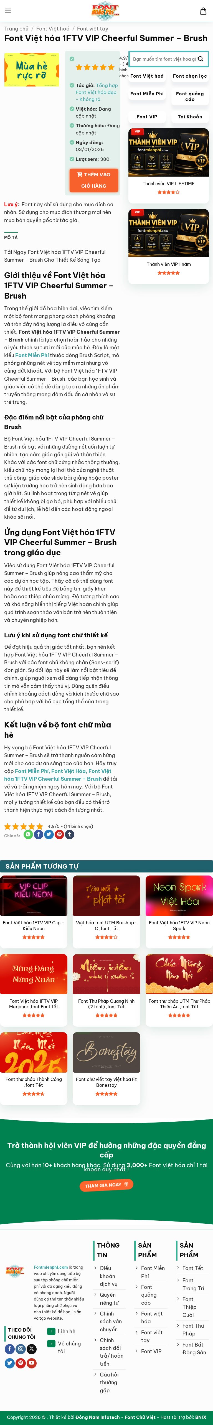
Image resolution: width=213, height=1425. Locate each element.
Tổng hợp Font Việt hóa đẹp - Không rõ (97, 92)
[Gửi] (201, 59)
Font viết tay (92, 29)
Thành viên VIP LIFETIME (169, 183)
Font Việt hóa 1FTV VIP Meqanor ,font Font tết (33, 1004)
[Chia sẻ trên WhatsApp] (28, 834)
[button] (8, 11)
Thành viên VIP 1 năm (169, 264)
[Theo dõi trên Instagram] (21, 1349)
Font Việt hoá (53, 29)
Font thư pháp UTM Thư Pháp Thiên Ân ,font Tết (179, 1004)
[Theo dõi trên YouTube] (32, 1363)
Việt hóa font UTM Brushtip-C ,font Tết (106, 925)
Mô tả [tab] (11, 237)
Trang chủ (16, 29)
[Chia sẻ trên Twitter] (49, 834)
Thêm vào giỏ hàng (96, 180)
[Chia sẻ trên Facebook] (38, 834)
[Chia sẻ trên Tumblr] (69, 834)
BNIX (200, 1417)
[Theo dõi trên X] (32, 1349)
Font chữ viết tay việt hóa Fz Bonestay (106, 1082)
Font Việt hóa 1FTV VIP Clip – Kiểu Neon (34, 925)
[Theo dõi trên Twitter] (10, 1363)
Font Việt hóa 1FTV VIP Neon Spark (179, 925)
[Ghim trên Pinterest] (59, 834)
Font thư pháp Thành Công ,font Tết (34, 1082)
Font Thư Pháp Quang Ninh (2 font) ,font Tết (106, 1004)
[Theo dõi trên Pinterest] (21, 1363)
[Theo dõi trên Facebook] (10, 1349)
